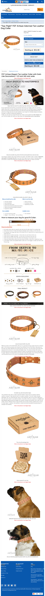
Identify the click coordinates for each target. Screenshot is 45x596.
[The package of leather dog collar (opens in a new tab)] (22, 423)
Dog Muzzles (4, 14)
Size (26, 42)
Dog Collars (18, 14)
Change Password (19, 568)
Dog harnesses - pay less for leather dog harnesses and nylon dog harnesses (37, 580)
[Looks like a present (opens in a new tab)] (22, 462)
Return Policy (3, 570)
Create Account (19, 570)
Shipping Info (3, 566)
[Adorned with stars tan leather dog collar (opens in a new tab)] (22, 178)
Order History (18, 566)
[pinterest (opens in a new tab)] (8, 585)
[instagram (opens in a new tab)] (15, 585)
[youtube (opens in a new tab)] (12, 585)
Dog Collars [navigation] (8, 21)
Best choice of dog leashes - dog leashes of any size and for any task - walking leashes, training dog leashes (37, 570)
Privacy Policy (3, 568)
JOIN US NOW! (32, 14)
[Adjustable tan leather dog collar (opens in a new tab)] (22, 374)
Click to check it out (34, 63)
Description (4, 71)
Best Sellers (38, 14)
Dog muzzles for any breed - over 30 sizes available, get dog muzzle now (37, 576)
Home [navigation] (3, 21)
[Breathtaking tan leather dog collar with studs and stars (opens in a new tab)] (22, 136)
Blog (2, 17)
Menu (5, 1)
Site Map (2, 575)
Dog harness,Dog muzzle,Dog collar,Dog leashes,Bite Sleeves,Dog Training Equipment (21, 588)
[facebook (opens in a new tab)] (2, 585)
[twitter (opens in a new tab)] (5, 585)
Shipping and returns (13, 71)
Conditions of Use (4, 573)
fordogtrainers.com (12, 590)
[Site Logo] (7, 9)
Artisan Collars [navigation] (15, 21)
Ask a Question (28, 35)
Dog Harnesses (11, 14)
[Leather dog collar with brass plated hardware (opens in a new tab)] (22, 274)
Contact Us (3, 577)
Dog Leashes (25, 14)
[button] (43, 590)
